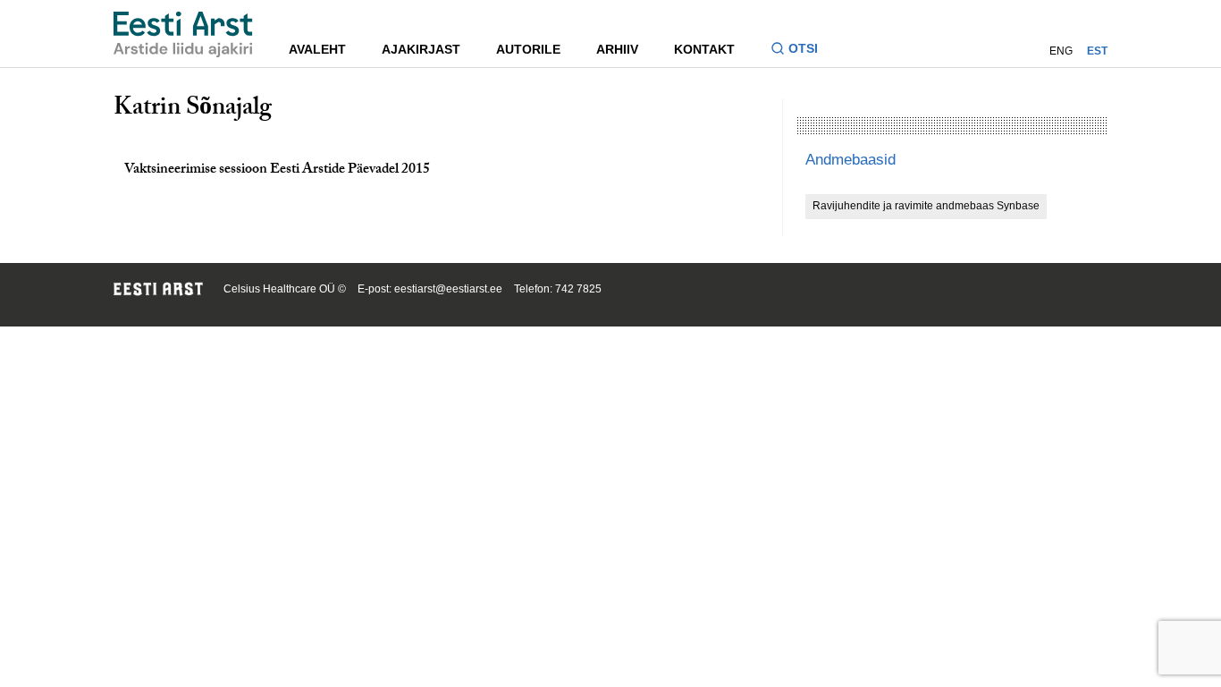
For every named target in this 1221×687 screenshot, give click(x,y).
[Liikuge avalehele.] (183, 34)
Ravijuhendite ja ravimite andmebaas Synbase (926, 205)
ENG (1061, 51)
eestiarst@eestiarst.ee (448, 289)
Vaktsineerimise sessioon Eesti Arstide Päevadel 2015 (277, 170)
